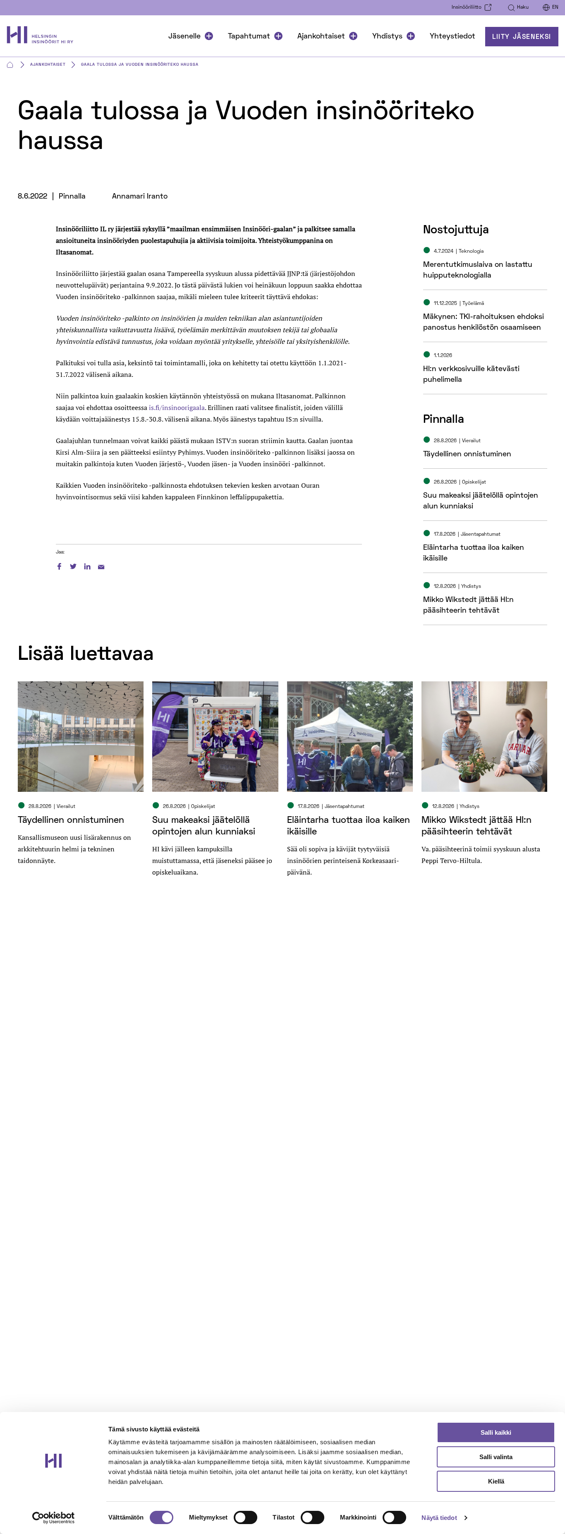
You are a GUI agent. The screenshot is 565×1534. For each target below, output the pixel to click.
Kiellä (496, 1481)
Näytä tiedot (439, 1517)
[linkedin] (87, 565)
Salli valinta (495, 1456)
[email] (101, 565)
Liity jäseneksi (521, 37)
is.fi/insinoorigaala (177, 407)
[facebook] (59, 565)
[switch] (245, 1517)
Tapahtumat (249, 36)
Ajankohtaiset (321, 36)
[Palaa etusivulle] (44, 37)
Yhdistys (387, 36)
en (555, 7)
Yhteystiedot (452, 36)
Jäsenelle (184, 36)
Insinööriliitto (466, 7)
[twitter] (73, 565)
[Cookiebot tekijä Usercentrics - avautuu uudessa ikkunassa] (53, 1518)
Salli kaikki (496, 1432)
